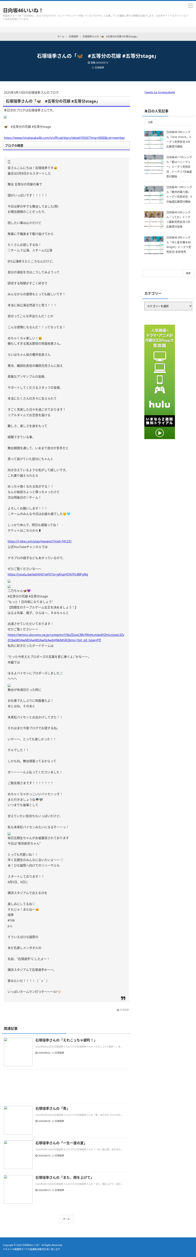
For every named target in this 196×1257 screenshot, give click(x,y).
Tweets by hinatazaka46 (159, 92)
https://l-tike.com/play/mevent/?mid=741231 (40, 541)
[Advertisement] (66, 1086)
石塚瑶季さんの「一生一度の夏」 (61, 1143)
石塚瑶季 (99, 67)
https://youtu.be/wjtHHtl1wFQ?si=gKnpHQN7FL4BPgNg (48, 574)
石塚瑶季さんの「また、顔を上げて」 (64, 1177)
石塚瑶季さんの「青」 (52, 1108)
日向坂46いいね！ (23, 10)
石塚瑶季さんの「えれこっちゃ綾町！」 (66, 1040)
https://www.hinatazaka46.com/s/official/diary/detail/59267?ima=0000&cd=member (64, 138)
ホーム (66, 1219)
